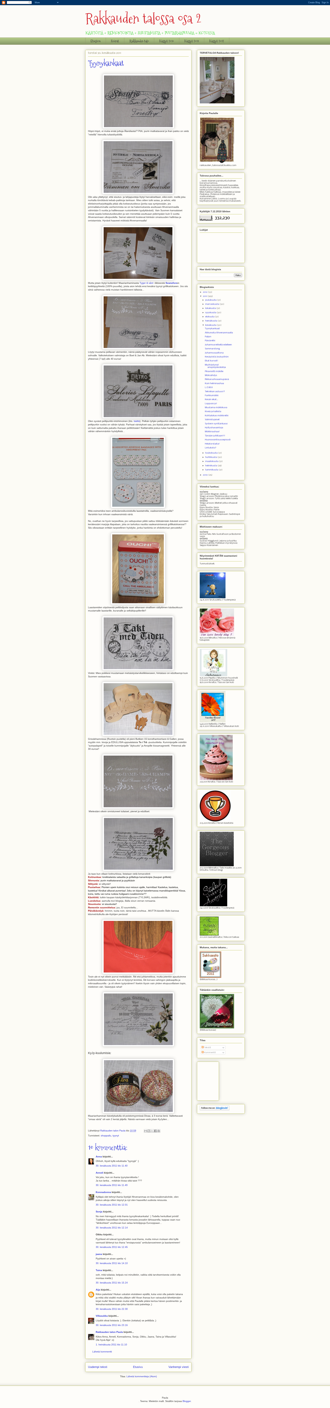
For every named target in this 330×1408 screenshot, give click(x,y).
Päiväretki (210, 341)
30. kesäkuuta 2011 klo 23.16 (112, 1325)
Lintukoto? (210, 448)
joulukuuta (211, 300)
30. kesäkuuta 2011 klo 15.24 (112, 1282)
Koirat (115, 41)
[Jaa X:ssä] (152, 1131)
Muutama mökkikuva (216, 407)
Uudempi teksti (97, 1367)
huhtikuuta (211, 457)
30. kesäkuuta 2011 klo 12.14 (112, 1227)
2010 (205, 475)
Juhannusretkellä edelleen (218, 345)
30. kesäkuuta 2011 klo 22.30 (112, 1309)
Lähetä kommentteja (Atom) (141, 1376)
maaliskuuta (212, 461)
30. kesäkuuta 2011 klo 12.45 (112, 1247)
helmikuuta (211, 466)
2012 (205, 292)
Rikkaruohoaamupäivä (217, 379)
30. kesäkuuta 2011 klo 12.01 (112, 1204)
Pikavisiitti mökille (214, 371)
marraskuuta (212, 304)
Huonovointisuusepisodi (217, 440)
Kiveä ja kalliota (213, 411)
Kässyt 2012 (216, 41)
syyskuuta (211, 312)
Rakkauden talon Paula (109, 1332)
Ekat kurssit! (211, 361)
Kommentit (210, 1052)
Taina (99, 1270)
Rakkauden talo (139, 41)
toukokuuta (211, 453)
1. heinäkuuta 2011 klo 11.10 (111, 1344)
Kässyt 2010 (166, 41)
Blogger (187, 1401)
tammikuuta (212, 470)
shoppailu (106, 1135)
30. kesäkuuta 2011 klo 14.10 (112, 1263)
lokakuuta (210, 308)
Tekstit (207, 1047)
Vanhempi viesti (178, 1367)
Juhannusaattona (214, 353)
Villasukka (102, 1315)
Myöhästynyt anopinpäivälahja (215, 366)
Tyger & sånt (146, 283)
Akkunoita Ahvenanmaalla (219, 333)
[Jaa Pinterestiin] (158, 1131)
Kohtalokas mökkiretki (216, 416)
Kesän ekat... (211, 399)
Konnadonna (103, 1192)
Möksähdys (211, 375)
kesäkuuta (211, 325)
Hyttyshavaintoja (214, 428)
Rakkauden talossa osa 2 (143, 18)
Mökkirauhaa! (212, 432)
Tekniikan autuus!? (215, 391)
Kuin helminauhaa (214, 383)
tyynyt (116, 1135)
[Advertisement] (217, 1080)
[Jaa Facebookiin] (155, 1131)
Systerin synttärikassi (216, 424)
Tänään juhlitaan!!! (215, 436)
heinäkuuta (211, 321)
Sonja (99, 1211)
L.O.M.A (209, 387)
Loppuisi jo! (211, 403)
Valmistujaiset (212, 419)
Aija (98, 1289)
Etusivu (96, 41)
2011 (205, 296)
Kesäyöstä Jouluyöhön (217, 357)
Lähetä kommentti (102, 1351)
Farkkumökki (211, 395)
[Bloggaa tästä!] (149, 1131)
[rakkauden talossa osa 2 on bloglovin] (214, 1110)
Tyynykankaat (212, 328)
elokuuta (210, 317)
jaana (99, 1254)
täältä (137, 421)
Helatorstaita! (212, 444)
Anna (99, 1156)
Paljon (208, 337)
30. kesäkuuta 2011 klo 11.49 (112, 1185)
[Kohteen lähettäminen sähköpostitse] (145, 1131)
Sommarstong (212, 349)
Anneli (99, 1172)
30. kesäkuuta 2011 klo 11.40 (112, 1165)
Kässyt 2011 (191, 41)
